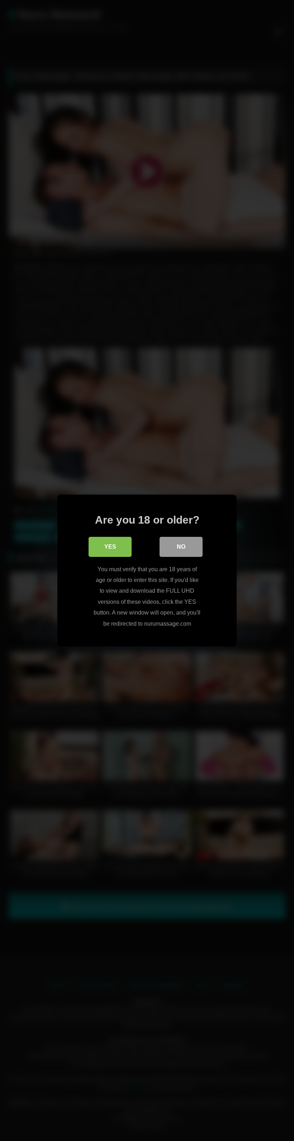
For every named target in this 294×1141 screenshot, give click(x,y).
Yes (110, 547)
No (181, 547)
